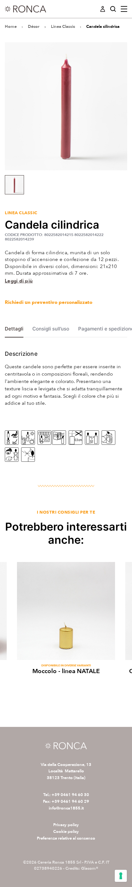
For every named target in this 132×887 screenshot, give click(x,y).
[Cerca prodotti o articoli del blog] (113, 9)
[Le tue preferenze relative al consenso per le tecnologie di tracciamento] (121, 876)
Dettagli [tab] (14, 329)
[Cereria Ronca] (25, 8)
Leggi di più (19, 281)
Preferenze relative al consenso (66, 838)
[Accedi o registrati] (103, 9)
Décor (33, 26)
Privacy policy (66, 825)
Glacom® (89, 868)
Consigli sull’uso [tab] (50, 329)
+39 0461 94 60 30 (70, 795)
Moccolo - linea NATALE (66, 671)
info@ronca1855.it (66, 808)
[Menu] (124, 9)
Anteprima (66, 652)
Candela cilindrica (103, 26)
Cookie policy (66, 831)
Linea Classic (63, 26)
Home (11, 26)
